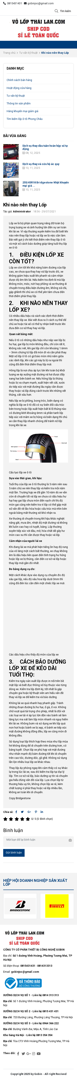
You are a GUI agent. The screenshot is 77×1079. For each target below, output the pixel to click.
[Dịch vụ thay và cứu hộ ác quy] (11, 170)
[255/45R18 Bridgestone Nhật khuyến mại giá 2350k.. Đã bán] (11, 188)
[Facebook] (16, 812)
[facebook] (18, 1053)
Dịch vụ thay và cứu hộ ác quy (40, 164)
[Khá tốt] (23, 819)
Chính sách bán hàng (19, 80)
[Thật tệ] (6, 819)
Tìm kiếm (65, 11)
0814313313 (44, 965)
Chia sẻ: (8, 812)
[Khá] (17, 819)
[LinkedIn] (42, 812)
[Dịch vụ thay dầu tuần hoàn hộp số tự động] (11, 152)
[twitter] (23, 1053)
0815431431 (14, 3)
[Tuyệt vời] (28, 819)
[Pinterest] (36, 812)
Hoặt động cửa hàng (19, 88)
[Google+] (29, 812)
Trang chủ (9, 52)
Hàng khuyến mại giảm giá (22, 111)
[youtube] (38, 1053)
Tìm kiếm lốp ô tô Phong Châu (25, 118)
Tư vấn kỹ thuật (28, 52)
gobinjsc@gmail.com (41, 3)
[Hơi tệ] (11, 819)
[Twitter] (22, 812)
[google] (28, 1053)
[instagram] (33, 1053)
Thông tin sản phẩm (19, 103)
